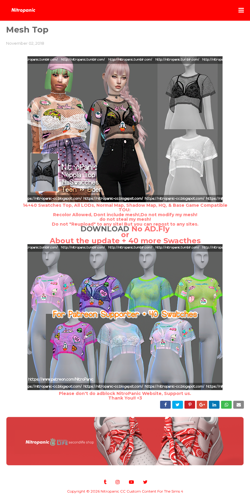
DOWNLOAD (104, 228)
